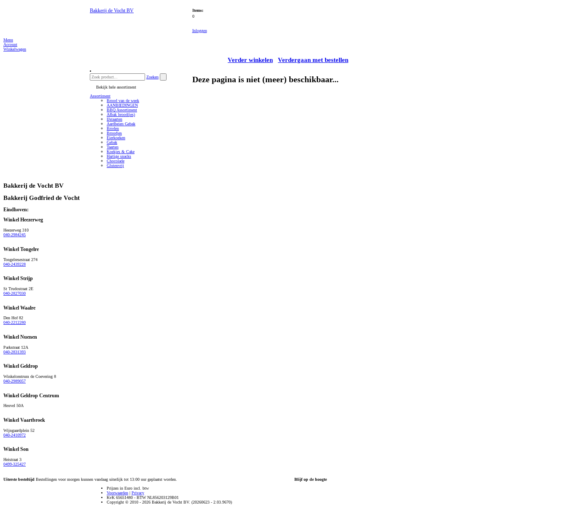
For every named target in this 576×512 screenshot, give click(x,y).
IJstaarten (114, 119)
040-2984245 (14, 234)
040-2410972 (14, 435)
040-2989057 (14, 381)
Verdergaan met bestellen (313, 60)
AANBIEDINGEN (122, 105)
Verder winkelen (250, 60)
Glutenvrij (115, 165)
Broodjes (114, 133)
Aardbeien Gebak (121, 123)
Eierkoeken (116, 137)
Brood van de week (123, 100)
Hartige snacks (119, 156)
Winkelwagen (14, 49)
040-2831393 (14, 352)
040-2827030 (14, 293)
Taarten (112, 147)
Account (10, 44)
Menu (8, 40)
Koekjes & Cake (121, 151)
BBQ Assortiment (122, 110)
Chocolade (115, 161)
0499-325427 (14, 464)
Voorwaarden (117, 492)
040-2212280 (14, 322)
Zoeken (152, 77)
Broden (113, 128)
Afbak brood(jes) (121, 114)
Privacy (138, 492)
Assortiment (100, 96)
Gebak (112, 142)
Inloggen (199, 30)
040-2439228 (14, 264)
